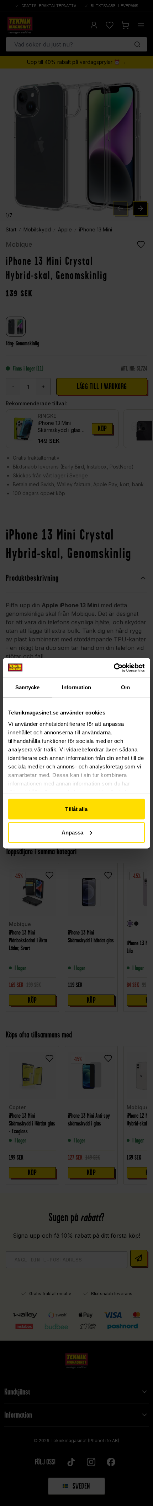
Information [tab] (76, 687)
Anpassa (73, 832)
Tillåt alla (76, 809)
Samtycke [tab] (27, 687)
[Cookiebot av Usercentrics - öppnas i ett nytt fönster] (114, 667)
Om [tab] (125, 687)
